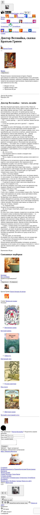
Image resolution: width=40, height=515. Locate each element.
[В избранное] (1, 50)
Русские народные (10, 384)
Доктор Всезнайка (17, 431)
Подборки (12, 481)
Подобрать (4, 479)
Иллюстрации (31, 469)
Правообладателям (20, 469)
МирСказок (9, 482)
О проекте (4, 467)
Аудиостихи (23, 477)
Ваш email (4, 437)
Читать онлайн (5, 472)
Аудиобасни (31, 477)
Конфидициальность (7, 469)
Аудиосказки (5, 477)
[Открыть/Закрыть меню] (2, 2)
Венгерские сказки (10, 327)
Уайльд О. (7, 355)
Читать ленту (5, 481)
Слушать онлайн (6, 476)
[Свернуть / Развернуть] (27, 12)
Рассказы (8, 474)
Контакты (4, 471)
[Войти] (7, 7)
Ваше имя (4, 435)
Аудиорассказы (14, 477)
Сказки (3, 33)
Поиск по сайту (27, 481)
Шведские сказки (10, 412)
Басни (18, 474)
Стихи (14, 474)
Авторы (18, 481)
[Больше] (1, 99)
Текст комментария (7, 439)
